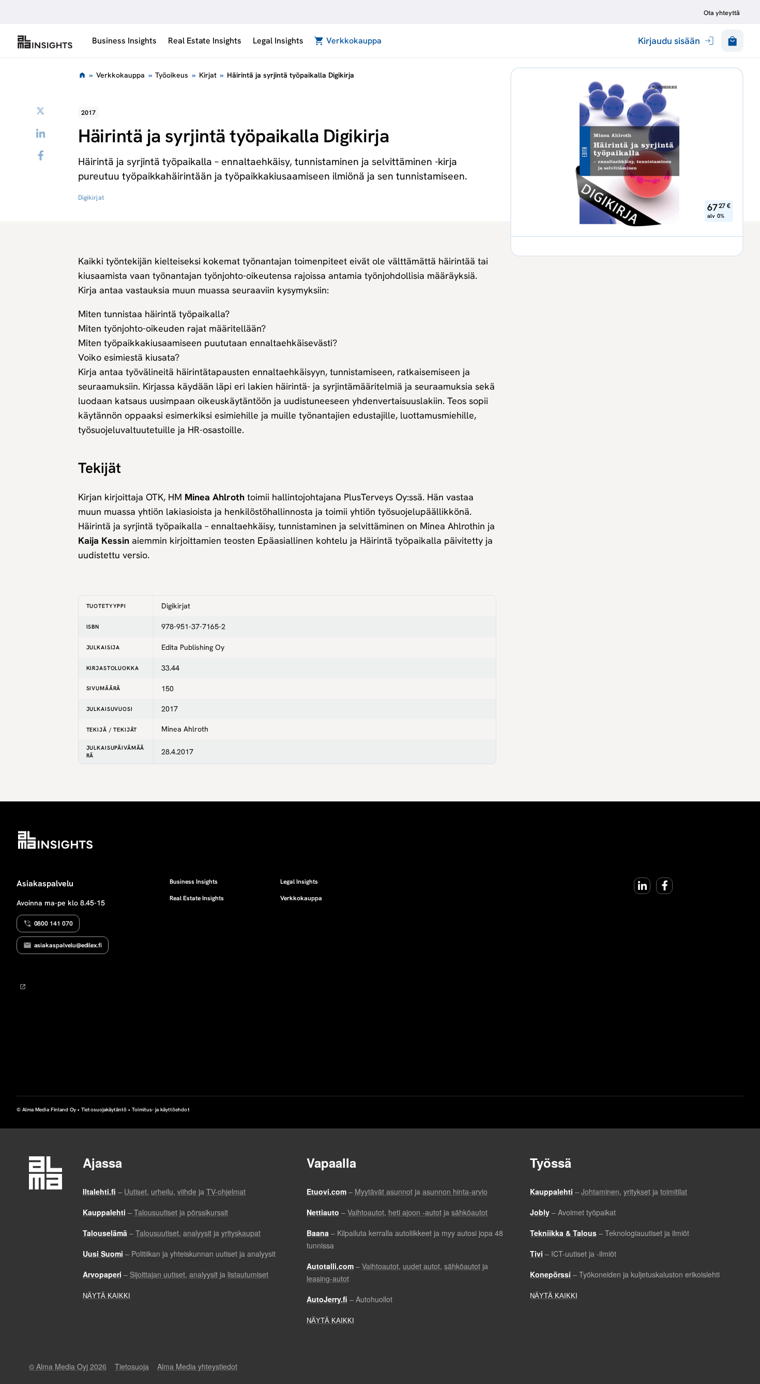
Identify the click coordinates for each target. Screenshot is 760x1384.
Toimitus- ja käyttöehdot (160, 1109)
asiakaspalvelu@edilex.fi (68, 945)
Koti (81, 75)
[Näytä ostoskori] (732, 40)
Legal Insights (278, 40)
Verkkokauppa (354, 40)
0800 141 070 (53, 923)
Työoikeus (171, 75)
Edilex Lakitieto (45, 42)
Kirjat (208, 75)
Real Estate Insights (204, 40)
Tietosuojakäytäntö (104, 1109)
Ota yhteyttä (722, 13)
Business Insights (124, 40)
